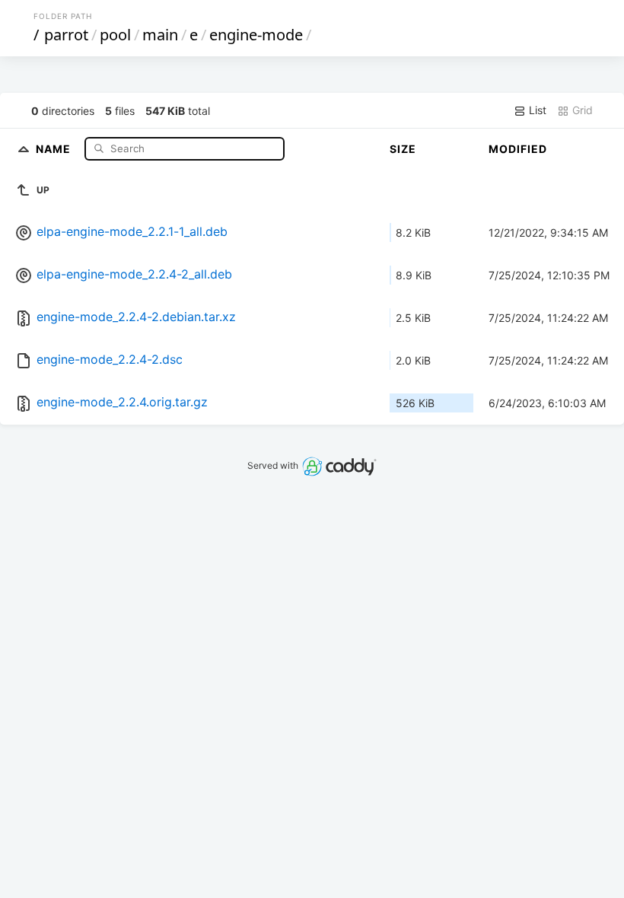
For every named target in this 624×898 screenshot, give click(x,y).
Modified (518, 148)
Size (403, 148)
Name (55, 148)
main (160, 34)
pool (115, 34)
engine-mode (256, 34)
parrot (66, 34)
